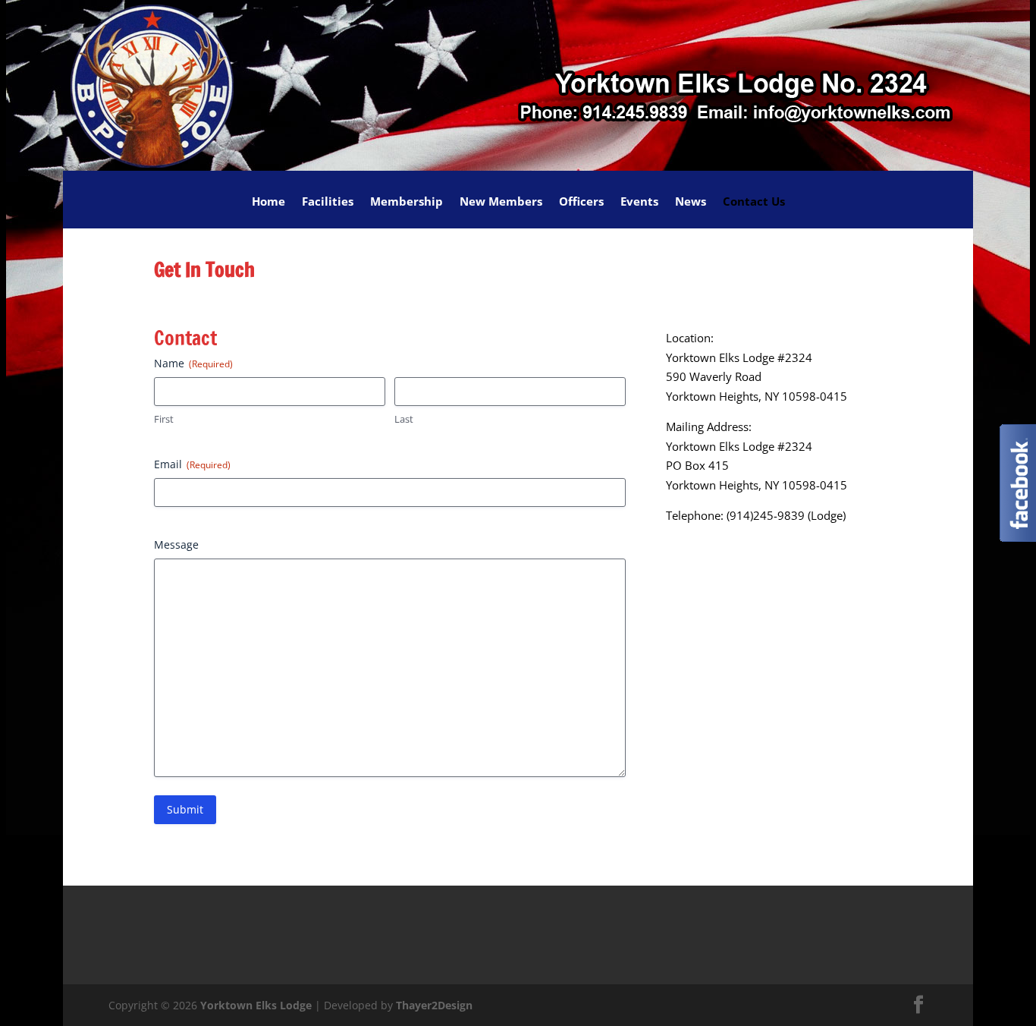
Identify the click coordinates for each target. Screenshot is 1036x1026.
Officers (581, 202)
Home (268, 202)
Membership (406, 202)
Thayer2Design (434, 1005)
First (164, 419)
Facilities (327, 202)
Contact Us (754, 202)
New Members (501, 202)
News (690, 202)
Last (403, 419)
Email (192, 464)
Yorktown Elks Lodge (256, 1005)
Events (639, 202)
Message (176, 544)
